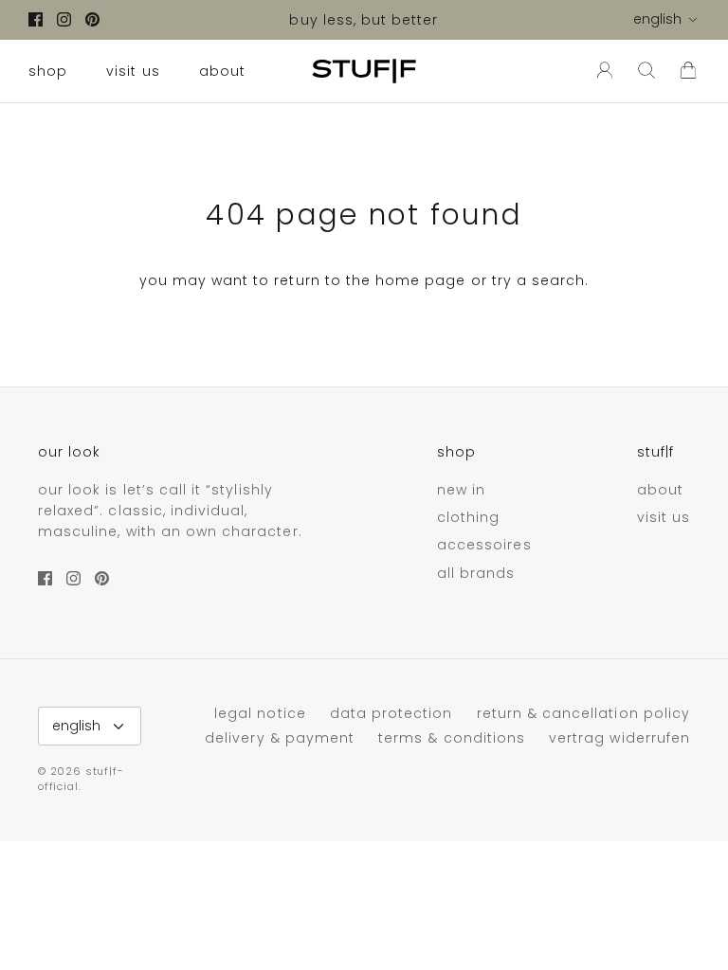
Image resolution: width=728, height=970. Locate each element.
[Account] (601, 71)
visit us (132, 71)
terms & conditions (451, 737)
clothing (468, 517)
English (657, 18)
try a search (539, 280)
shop (47, 71)
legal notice (260, 713)
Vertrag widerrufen (619, 737)
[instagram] (64, 19)
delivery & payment (280, 737)
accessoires (484, 544)
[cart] (688, 71)
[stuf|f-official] (364, 71)
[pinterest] (92, 19)
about (222, 71)
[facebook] (35, 19)
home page (420, 280)
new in (461, 489)
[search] (646, 71)
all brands (476, 573)
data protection (391, 713)
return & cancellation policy (583, 713)
